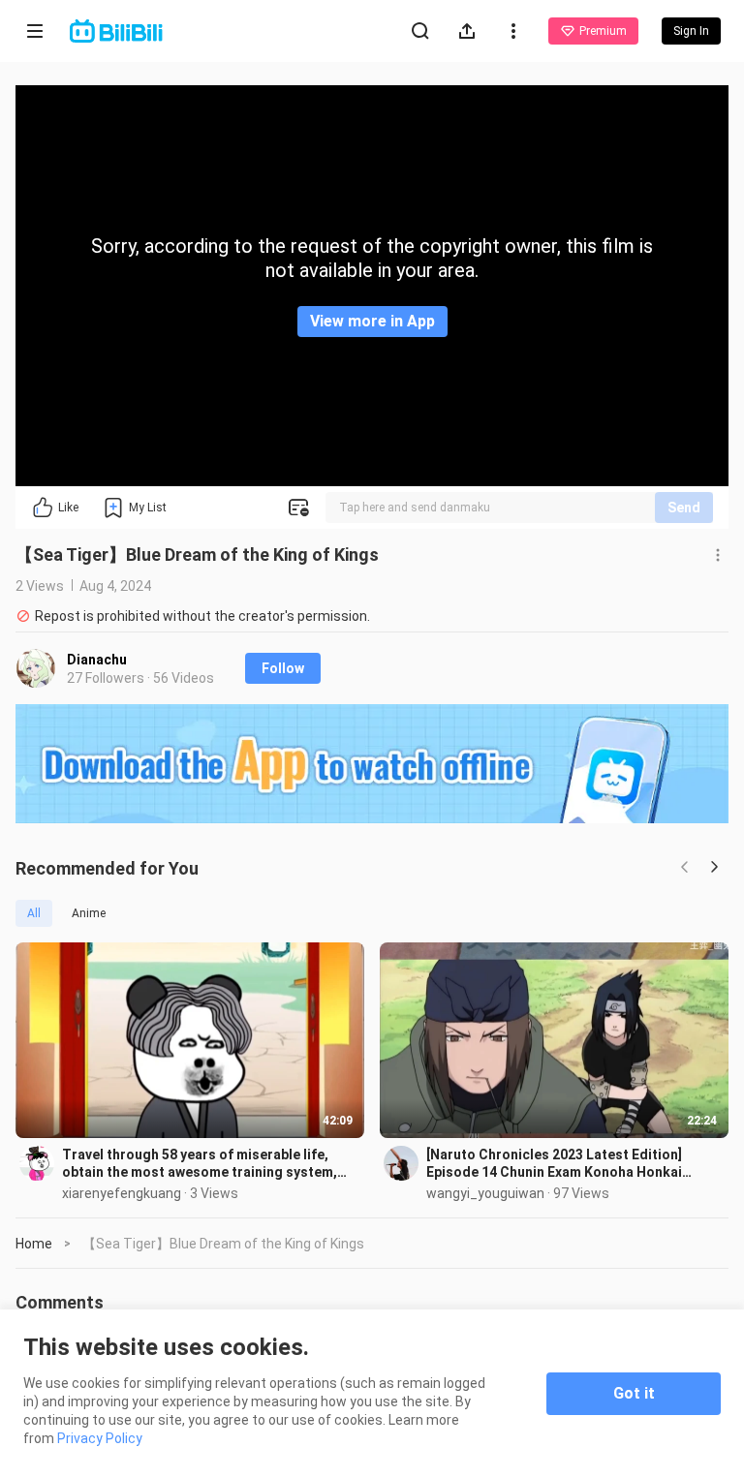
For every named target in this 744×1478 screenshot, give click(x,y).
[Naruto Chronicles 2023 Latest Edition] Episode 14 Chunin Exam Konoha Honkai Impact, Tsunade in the (554, 1164)
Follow (283, 668)
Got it (634, 1393)
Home (34, 1243)
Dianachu (97, 659)
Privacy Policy (99, 1438)
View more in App (372, 321)
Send (683, 507)
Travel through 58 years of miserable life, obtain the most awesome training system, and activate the (199, 1164)
